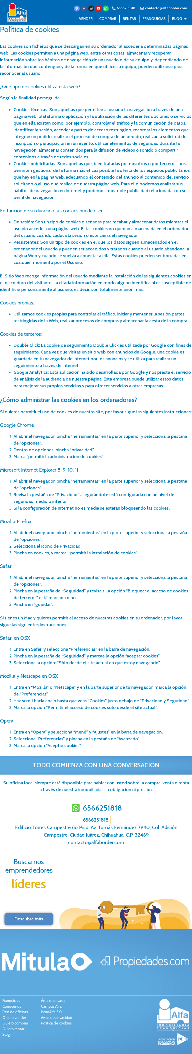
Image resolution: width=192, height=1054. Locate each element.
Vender (86, 19)
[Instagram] (91, 9)
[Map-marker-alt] (77, 9)
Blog (177, 19)
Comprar (107, 19)
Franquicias (154, 19)
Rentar (129, 19)
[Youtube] (99, 9)
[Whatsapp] (106, 9)
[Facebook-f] (84, 9)
